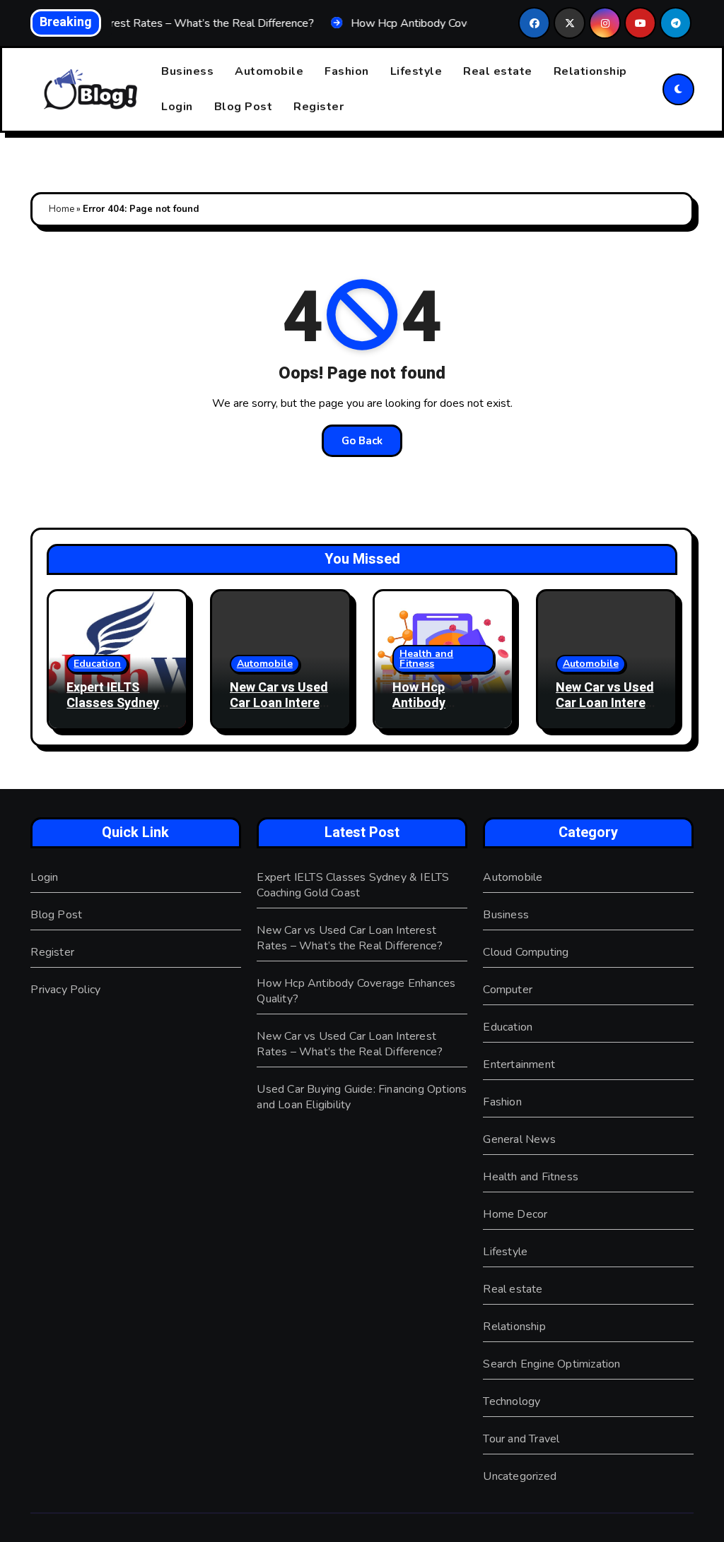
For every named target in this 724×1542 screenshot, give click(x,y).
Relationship (590, 71)
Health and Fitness (426, 658)
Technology (511, 1401)
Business (187, 71)
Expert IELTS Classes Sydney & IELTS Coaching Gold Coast (353, 885)
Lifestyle (416, 71)
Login (177, 106)
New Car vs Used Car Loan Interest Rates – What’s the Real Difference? (350, 938)
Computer (507, 989)
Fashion (347, 71)
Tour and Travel (521, 1439)
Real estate (497, 71)
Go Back (362, 441)
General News (519, 1139)
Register (318, 106)
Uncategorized (519, 1476)
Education (97, 663)
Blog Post (243, 106)
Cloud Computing (525, 952)
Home (61, 209)
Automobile (269, 71)
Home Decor (515, 1214)
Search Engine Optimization (551, 1364)
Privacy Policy (65, 989)
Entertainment (519, 1064)
